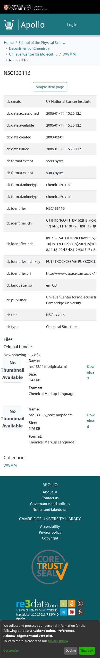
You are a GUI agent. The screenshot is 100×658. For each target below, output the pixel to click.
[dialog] (50, 639)
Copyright (50, 538)
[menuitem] (63, 24)
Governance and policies (50, 503)
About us (50, 491)
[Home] (25, 7)
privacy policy (57, 641)
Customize (11, 650)
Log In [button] (72, 24)
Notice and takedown (50, 509)
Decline (71, 650)
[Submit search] (56, 24)
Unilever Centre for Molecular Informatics (33, 54)
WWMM (69, 54)
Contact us (50, 497)
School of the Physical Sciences (43, 42)
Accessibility (50, 526)
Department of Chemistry (29, 48)
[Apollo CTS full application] (50, 587)
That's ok (86, 650)
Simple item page (50, 86)
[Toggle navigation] (89, 24)
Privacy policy (50, 532)
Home (9, 42)
